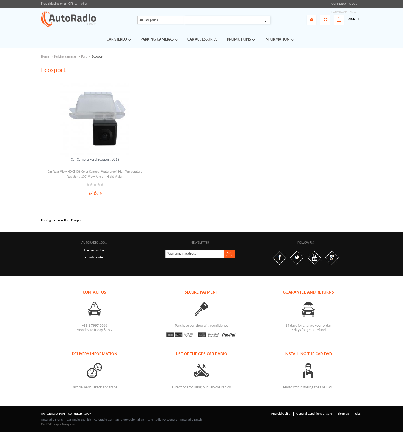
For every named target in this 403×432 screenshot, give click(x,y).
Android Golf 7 (281, 414)
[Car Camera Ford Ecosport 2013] (95, 119)
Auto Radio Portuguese (162, 420)
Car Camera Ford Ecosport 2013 (95, 160)
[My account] (311, 19)
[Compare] (325, 20)
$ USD (353, 3)
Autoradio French (52, 420)
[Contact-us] (94, 309)
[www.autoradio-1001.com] (68, 19)
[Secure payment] (201, 309)
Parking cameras (65, 56)
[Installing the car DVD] (308, 370)
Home (45, 56)
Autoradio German (106, 420)
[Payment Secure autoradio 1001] (201, 334)
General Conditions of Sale (314, 414)
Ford (84, 56)
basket (353, 19)
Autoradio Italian (132, 420)
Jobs (358, 414)
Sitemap (343, 414)
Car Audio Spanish (79, 420)
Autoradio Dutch (191, 420)
